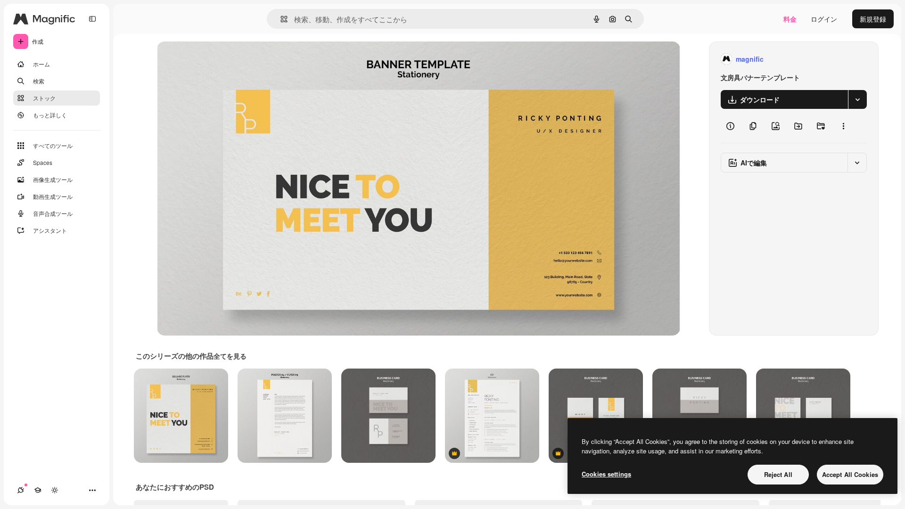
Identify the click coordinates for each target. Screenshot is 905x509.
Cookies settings (606, 473)
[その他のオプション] (843, 125)
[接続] (20, 490)
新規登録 (873, 19)
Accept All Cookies (850, 474)
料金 (790, 19)
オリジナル (221, 59)
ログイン (824, 19)
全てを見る (230, 356)
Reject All (778, 474)
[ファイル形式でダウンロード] (857, 99)
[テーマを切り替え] (54, 490)
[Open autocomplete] (280, 19)
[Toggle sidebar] (92, 18)
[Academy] (37, 490)
